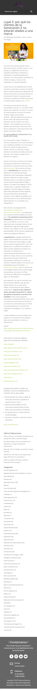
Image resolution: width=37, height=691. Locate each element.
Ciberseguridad (9, 497)
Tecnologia (7, 40)
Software (7, 612)
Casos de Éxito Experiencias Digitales (16, 491)
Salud (5, 603)
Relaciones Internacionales (13, 600)
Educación (7, 524)
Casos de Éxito (8, 488)
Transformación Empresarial (13, 627)
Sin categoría (8, 606)
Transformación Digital (11, 624)
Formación (7, 546)
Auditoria (7, 479)
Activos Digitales (9, 470)
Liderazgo (7, 573)
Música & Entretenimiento (12, 585)
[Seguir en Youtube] (26, 656)
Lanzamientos (8, 570)
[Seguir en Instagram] (16, 656)
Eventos (6, 530)
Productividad (8, 597)
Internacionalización (10, 564)
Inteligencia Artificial (10, 558)
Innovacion (7, 552)
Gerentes (7, 549)
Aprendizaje (8, 476)
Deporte (6, 515)
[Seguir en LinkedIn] (21, 656)
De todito (7, 512)
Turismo (6, 630)
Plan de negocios (9, 591)
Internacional (8, 561)
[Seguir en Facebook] (11, 656)
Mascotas (7, 582)
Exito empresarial (9, 533)
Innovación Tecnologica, (12, 555)
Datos (5, 509)
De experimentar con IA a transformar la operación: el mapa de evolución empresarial (17, 444)
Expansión (7, 537)
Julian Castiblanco (10, 567)
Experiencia (7, 540)
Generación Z (10, 168)
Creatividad (7, 503)
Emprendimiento (9, 528)
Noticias (6, 588)
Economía (7, 521)
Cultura (6, 506)
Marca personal (9, 576)
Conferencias (8, 500)
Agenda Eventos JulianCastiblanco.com (16, 473)
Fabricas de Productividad (12, 543)
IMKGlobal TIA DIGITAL (13, 37)
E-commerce (8, 518)
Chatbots (7, 494)
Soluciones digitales (10, 615)
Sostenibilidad (8, 618)
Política (6, 594)
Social (6, 609)
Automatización (9, 482)
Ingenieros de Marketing (22, 685)
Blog (5, 485)
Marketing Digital (9, 579)
